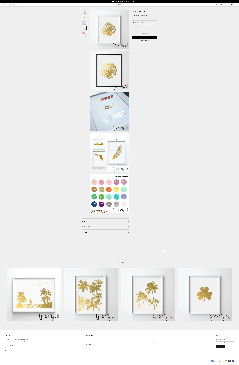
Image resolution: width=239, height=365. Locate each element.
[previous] (3, 295)
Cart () (233, 4)
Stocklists (16, 4)
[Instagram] (11, 351)
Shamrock (205, 323)
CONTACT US (88, 342)
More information (138, 45)
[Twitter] (8, 351)
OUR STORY (88, 338)
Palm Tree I (148, 323)
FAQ (10, 4)
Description (85, 221)
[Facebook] (5, 351)
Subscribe (220, 346)
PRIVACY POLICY (153, 338)
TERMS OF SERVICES (154, 340)
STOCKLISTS (88, 344)
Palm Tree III (34, 323)
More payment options (144, 40)
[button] (144, 15)
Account (222, 4)
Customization (86, 226)
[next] (235, 295)
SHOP (4, 4)
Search (227, 4)
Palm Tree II (91, 323)
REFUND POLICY (153, 342)
